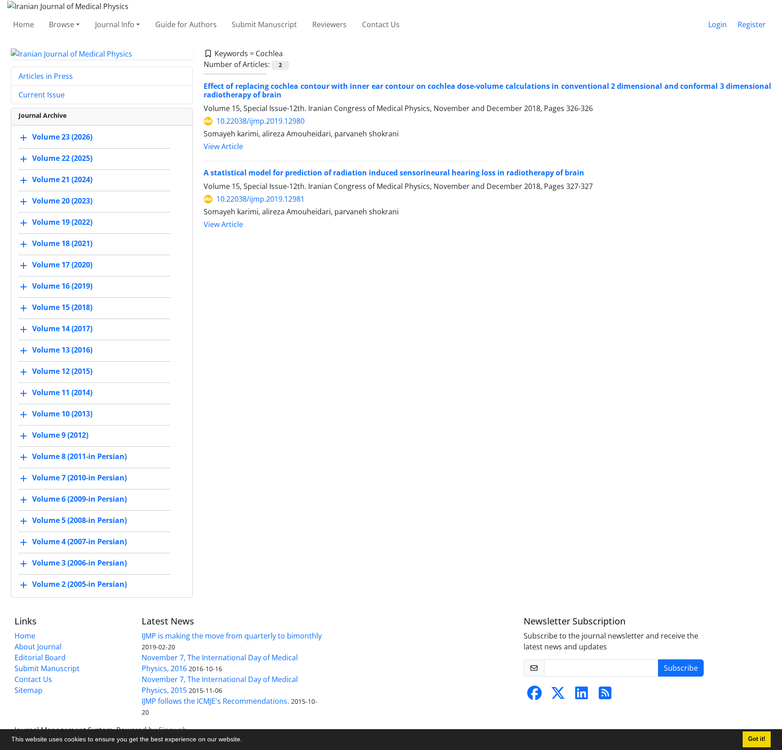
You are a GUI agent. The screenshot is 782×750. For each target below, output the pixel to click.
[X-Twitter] (558, 696)
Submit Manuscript (264, 24)
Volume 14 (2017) (62, 329)
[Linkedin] (581, 696)
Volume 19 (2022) (62, 222)
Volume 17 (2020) (62, 265)
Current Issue (42, 95)
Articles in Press (46, 76)
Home (23, 24)
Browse (61, 24)
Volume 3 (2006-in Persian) (79, 563)
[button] (245, 740)
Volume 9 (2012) (60, 435)
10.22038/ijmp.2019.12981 (260, 199)
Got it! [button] (756, 739)
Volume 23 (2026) (62, 137)
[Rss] (605, 696)
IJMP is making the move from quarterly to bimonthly (232, 636)
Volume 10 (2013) (62, 414)
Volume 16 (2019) (62, 286)
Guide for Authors (186, 24)
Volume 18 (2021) (62, 244)
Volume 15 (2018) (62, 308)
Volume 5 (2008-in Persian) (79, 521)
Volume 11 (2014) (62, 393)
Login (717, 24)
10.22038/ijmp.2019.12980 (260, 121)
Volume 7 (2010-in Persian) (79, 478)
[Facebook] (534, 696)
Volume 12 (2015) (62, 372)
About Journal (38, 647)
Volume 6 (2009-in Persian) (79, 499)
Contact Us (381, 24)
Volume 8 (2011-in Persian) (79, 457)
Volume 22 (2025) (62, 159)
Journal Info (114, 24)
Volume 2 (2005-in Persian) (79, 585)
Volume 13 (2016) (62, 350)
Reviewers (329, 24)
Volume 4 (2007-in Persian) (79, 542)
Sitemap (28, 690)
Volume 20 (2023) (62, 201)
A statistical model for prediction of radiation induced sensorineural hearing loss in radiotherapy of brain (394, 173)
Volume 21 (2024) (62, 180)
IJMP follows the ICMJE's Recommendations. (215, 701)
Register (752, 24)
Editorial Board (40, 658)
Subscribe (681, 668)
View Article (223, 146)
